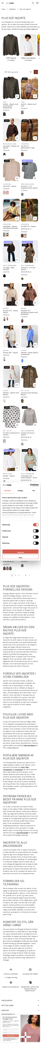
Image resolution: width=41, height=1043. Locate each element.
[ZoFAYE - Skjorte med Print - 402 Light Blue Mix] (22, 112)
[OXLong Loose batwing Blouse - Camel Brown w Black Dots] (22, 401)
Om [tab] (33, 490)
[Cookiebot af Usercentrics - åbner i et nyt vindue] (30, 485)
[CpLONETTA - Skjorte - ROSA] (25, 236)
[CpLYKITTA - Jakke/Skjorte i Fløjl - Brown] (22, 154)
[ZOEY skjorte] (11, 45)
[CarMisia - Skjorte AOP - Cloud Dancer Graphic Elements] (22, 565)
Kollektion (12, 9)
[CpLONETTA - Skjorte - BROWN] (22, 236)
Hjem (3, 9)
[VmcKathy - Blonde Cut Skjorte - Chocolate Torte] (4, 154)
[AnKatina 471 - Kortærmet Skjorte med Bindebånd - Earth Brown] (22, 321)
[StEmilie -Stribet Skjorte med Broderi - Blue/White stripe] (22, 361)
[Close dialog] (39, 1016)
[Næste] (29, 575)
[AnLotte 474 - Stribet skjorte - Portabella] (4, 319)
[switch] (36, 530)
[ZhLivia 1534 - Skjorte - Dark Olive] (7, 568)
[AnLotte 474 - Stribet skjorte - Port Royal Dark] (7, 319)
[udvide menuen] (2, 3)
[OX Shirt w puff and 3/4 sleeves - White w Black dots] (4, 441)
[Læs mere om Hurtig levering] (10, 969)
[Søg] (33, 3)
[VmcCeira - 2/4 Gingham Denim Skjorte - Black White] (22, 194)
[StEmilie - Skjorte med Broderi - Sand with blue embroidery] (4, 401)
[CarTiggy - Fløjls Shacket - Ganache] (4, 276)
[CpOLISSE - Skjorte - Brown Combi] (4, 193)
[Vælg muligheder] (17, 96)
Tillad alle (20, 552)
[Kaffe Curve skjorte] (28, 45)
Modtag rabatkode (10, 1035)
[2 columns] (36, 72)
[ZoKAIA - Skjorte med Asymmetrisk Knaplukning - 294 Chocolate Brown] (4, 114)
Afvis (20, 557)
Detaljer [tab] (20, 490)
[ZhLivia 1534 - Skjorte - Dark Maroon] (4, 568)
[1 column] (30, 72)
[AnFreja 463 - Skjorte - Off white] (4, 359)
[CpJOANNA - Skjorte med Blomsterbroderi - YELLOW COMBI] (7, 235)
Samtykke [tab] (7, 490)
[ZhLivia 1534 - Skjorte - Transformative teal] (10, 568)
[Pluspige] (9, 3)
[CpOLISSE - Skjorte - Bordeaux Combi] (7, 193)
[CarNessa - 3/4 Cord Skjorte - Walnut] (22, 279)
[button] (37, 3)
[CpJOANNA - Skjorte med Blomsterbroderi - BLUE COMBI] (4, 235)
